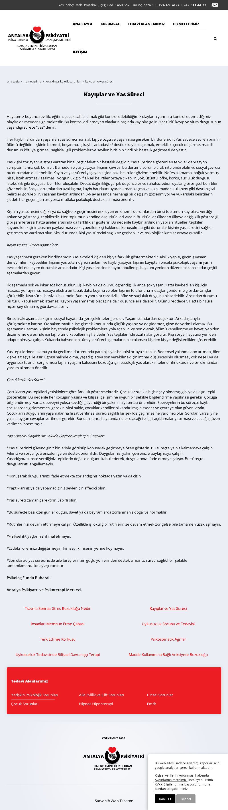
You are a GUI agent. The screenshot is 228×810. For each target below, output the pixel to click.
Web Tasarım (122, 800)
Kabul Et (165, 799)
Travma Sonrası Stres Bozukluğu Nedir (58, 608)
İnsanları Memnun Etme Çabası (57, 623)
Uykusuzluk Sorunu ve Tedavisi (168, 623)
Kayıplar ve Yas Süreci (168, 608)
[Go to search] (216, 37)
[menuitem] (84, 24)
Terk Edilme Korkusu (57, 639)
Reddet (186, 799)
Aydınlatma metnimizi (171, 780)
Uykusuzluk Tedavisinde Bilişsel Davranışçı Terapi (58, 654)
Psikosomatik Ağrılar (168, 639)
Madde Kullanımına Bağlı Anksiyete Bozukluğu (168, 654)
